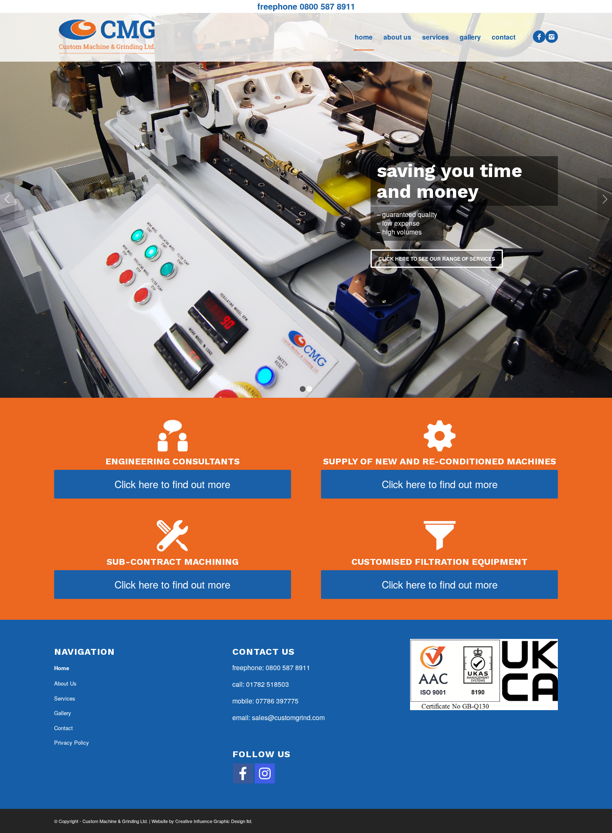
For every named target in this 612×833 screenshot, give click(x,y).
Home (61, 668)
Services (64, 698)
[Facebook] (539, 36)
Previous (7, 199)
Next (604, 199)
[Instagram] (551, 36)
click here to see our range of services (436, 258)
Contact (63, 728)
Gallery (62, 713)
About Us (65, 683)
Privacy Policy (71, 742)
